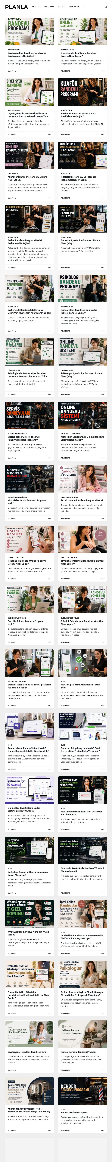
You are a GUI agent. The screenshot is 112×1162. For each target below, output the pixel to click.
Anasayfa (36, 7)
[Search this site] (106, 7)
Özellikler (49, 7)
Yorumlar (74, 7)
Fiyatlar (62, 7)
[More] (84, 7)
